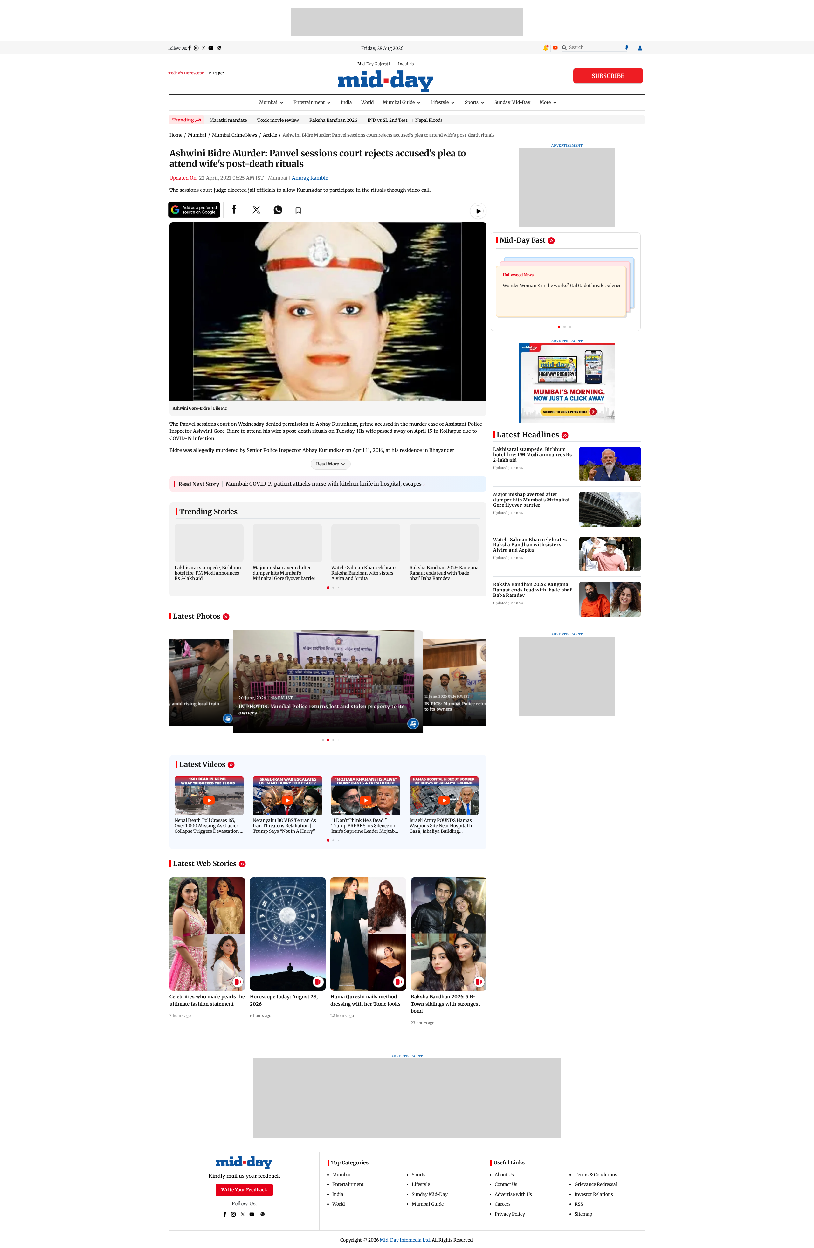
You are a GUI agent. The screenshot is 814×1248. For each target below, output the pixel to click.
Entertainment (309, 102)
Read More (327, 464)
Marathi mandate (228, 120)
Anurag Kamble (310, 178)
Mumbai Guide (399, 102)
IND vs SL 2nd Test (387, 120)
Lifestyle (440, 102)
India (346, 102)
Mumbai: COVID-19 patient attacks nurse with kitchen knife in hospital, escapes (325, 483)
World (367, 102)
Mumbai (268, 102)
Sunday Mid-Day (512, 102)
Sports (472, 102)
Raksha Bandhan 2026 (333, 120)
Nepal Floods (429, 120)
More (545, 102)
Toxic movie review (278, 120)
